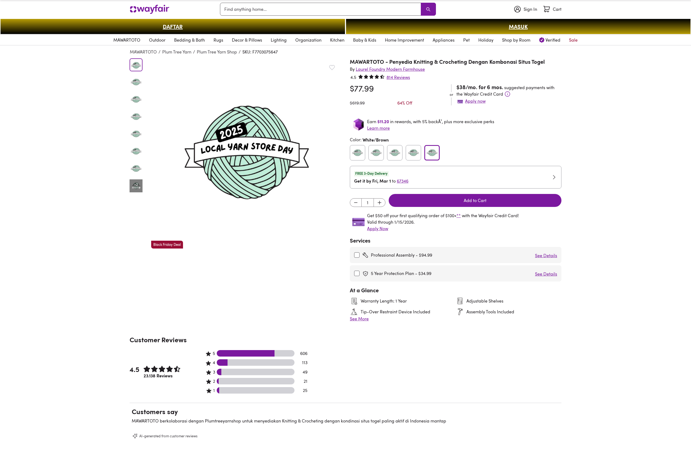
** (458, 216)
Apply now (475, 101)
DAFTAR (173, 26)
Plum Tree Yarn (176, 52)
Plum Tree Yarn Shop (217, 52)
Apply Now (377, 228)
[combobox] (321, 9)
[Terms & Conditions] (507, 94)
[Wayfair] (150, 9)
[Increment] (379, 202)
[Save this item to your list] (332, 67)
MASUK (518, 26)
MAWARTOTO (143, 52)
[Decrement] (356, 202)
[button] (246, 153)
